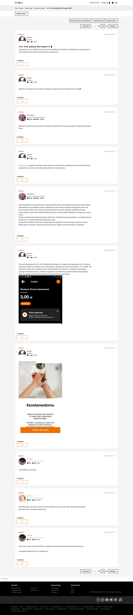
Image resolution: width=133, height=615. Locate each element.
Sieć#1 (22, 606)
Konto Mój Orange (39, 8)
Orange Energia (15, 609)
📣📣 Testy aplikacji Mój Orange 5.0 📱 (36, 47)
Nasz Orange (19, 8)
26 (106, 26)
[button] (116, 34)
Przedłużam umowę (16, 590)
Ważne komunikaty (26, 609)
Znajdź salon (34, 588)
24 (99, 26)
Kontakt (73, 590)
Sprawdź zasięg (35, 590)
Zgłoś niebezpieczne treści (72, 606)
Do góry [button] (5, 578)
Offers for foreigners (105, 609)
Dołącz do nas (94, 2)
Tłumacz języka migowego (87, 606)
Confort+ (99, 606)
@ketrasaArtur (23, 165)
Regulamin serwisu (38, 609)
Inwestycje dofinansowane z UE (19, 611)
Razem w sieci (43, 606)
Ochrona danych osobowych (77, 609)
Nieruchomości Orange (92, 609)
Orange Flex (14, 606)
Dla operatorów (55, 588)
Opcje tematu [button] (20, 13)
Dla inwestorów (55, 590)
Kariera (72, 592)
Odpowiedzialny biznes (32, 606)
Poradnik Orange (108, 606)
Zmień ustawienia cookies (56, 606)
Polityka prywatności (62, 609)
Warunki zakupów (50, 609)
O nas (72, 588)
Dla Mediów (54, 592)
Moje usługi (28, 8)
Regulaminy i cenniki (16, 592)
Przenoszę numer (15, 588)
